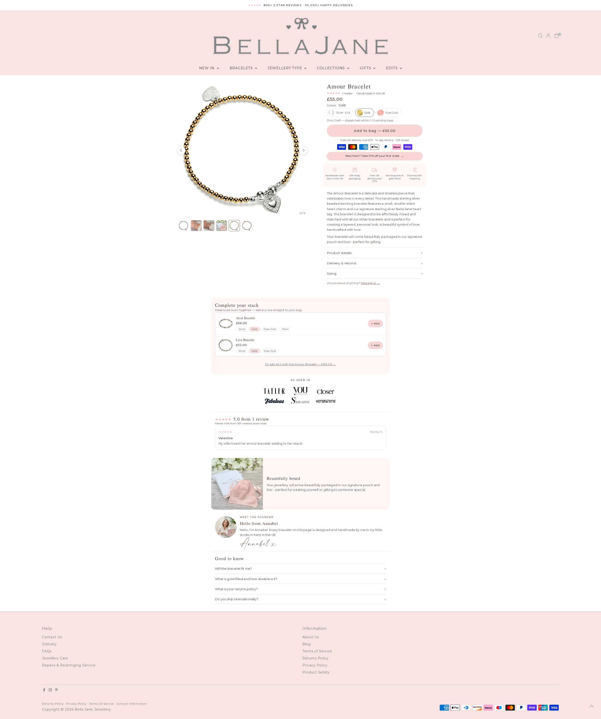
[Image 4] (221, 225)
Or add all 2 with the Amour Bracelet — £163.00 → (300, 364)
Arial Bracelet (245, 318)
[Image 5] (234, 225)
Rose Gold (270, 329)
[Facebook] (44, 690)
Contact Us (52, 637)
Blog (306, 644)
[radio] (340, 112)
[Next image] (303, 150)
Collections (331, 68)
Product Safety (316, 672)
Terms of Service (317, 651)
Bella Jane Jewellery (93, 709)
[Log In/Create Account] (548, 36)
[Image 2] (196, 225)
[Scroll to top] (591, 706)
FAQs (47, 651)
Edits (392, 68)
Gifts (366, 68)
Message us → (370, 283)
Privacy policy (76, 703)
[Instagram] (50, 690)
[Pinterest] (56, 690)
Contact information (131, 703)
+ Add (375, 323)
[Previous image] (181, 150)
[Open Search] (540, 36)
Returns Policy (315, 658)
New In (207, 68)
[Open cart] (556, 36)
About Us (310, 637)
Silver (242, 329)
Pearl (285, 329)
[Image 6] (247, 225)
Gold (255, 329)
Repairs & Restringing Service (68, 665)
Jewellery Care (55, 658)
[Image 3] (209, 225)
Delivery (49, 644)
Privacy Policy (314, 665)
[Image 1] (183, 225)
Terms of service (101, 703)
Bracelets (242, 68)
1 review (347, 93)
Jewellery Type (285, 68)
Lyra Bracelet (245, 340)
